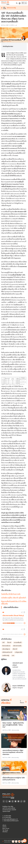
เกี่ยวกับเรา (5, 832)
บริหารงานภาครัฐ (15, 730)
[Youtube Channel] (9, 801)
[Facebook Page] (3, 801)
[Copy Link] (22, 841)
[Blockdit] (24, 801)
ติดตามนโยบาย (6, 646)
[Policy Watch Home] (5, 3)
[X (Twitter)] (6, 801)
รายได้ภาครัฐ (5, 655)
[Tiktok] (21, 801)
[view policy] (24, 623)
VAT (3, 642)
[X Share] (16, 841)
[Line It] (19, 841)
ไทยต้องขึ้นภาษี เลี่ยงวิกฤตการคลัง (10, 594)
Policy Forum (5, 828)
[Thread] (12, 801)
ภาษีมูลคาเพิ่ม (18, 652)
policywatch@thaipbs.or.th (11, 819)
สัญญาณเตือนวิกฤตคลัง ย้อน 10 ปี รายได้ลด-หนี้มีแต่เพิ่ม (14, 602)
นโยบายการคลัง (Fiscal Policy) (13, 615)
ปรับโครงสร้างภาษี (7, 652)
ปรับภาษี (15, 649)
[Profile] (20, 3)
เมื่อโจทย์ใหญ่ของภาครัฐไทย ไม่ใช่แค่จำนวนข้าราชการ (13, 778)
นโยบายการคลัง (17, 646)
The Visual (5, 830)
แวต (13, 655)
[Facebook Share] (13, 841)
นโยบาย (4, 825)
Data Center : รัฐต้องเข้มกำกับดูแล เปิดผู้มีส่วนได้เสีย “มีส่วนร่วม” (13, 725)
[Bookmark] (24, 612)
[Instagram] (15, 801)
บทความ (4, 827)
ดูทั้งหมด (22, 702)
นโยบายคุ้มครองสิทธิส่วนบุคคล (11, 821)
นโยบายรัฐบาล (6, 649)
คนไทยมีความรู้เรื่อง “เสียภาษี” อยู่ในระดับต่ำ (13, 597)
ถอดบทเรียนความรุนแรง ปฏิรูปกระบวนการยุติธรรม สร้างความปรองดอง (12, 752)
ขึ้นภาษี (9, 642)
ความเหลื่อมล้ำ (18, 642)
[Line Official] (18, 801)
